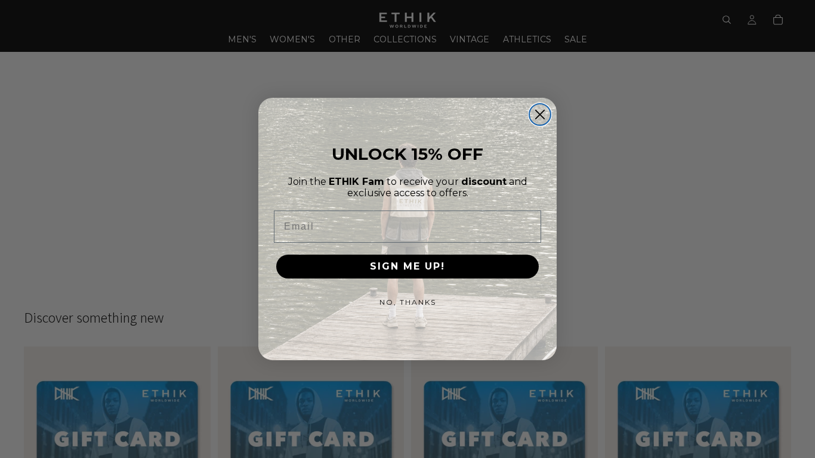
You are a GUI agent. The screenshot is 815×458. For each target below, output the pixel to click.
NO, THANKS (407, 302)
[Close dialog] (540, 114)
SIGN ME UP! (407, 266)
